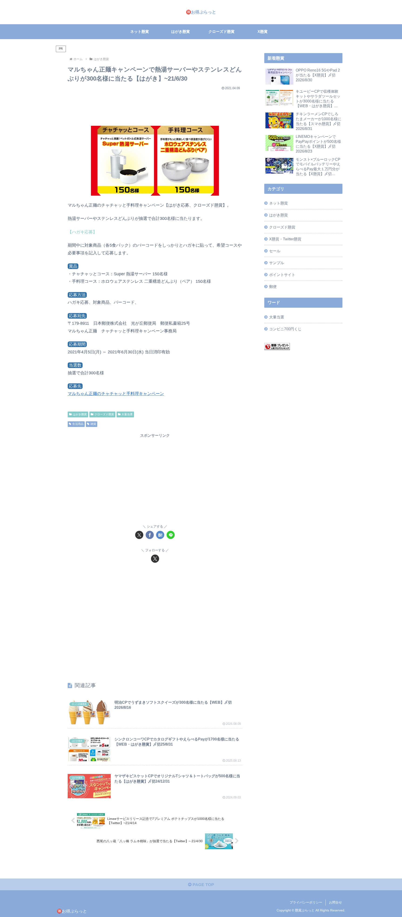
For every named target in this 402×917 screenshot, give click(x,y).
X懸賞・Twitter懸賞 (285, 239)
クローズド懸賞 (104, 414)
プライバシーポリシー (306, 902)
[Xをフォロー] (155, 559)
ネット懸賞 (278, 203)
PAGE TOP (202, 884)
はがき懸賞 (80, 414)
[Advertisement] (155, 106)
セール (274, 251)
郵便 (273, 286)
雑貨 (93, 424)
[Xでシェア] (139, 535)
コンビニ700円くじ (285, 329)
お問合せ (335, 902)
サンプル (276, 263)
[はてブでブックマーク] (160, 535)
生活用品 (78, 424)
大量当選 (127, 414)
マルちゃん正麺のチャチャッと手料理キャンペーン (116, 393)
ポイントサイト (282, 275)
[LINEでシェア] (171, 535)
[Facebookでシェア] (150, 535)
